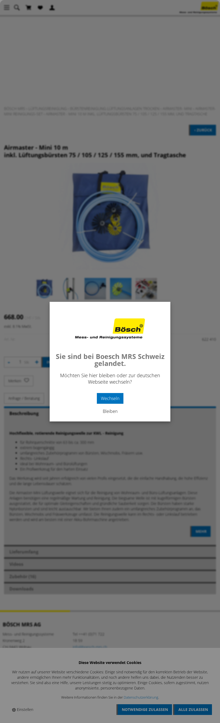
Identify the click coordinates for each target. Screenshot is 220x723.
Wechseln (110, 398)
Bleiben (110, 411)
